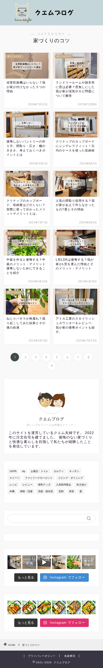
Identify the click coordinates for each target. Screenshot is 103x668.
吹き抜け (81, 484)
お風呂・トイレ (39, 471)
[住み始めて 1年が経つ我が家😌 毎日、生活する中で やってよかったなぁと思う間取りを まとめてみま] (89, 562)
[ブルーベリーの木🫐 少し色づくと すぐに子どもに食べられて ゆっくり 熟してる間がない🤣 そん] (73, 562)
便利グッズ (44, 484)
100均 (13, 471)
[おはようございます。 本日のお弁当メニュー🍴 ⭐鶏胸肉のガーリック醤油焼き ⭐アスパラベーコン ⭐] (89, 607)
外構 (12, 491)
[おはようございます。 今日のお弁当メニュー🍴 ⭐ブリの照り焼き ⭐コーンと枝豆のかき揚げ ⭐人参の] (44, 607)
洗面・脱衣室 (45, 491)
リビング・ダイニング (70, 478)
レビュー (27, 484)
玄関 (61, 491)
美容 (71, 491)
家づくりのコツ (31, 645)
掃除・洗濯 (26, 491)
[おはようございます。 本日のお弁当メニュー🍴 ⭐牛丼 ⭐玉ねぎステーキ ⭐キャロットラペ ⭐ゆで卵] (73, 607)
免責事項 (69, 656)
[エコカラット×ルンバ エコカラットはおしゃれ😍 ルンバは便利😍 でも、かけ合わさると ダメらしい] (44, 562)
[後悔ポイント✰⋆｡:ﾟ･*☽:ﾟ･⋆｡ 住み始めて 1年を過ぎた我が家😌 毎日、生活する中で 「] (29, 562)
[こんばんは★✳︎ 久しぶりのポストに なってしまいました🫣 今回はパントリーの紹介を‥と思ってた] (14, 562)
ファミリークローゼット (38, 478)
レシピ (13, 484)
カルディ (59, 471)
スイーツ (15, 478)
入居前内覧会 (63, 484)
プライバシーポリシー (42, 656)
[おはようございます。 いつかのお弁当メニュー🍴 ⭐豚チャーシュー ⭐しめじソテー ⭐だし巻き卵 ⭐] (59, 607)
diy (23, 471)
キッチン (74, 471)
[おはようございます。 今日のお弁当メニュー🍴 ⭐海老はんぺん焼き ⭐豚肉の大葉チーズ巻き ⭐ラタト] (29, 607)
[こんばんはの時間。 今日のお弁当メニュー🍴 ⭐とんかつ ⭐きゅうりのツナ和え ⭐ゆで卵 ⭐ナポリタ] (14, 607)
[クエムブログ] (51, 20)
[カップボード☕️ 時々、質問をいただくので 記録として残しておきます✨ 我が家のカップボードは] (59, 562)
